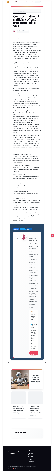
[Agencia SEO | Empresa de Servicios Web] (8, 2)
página (24, 128)
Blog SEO (20, 454)
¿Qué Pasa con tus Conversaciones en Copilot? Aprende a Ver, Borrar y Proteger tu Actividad (35, 410)
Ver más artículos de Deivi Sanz (33, 353)
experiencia (35, 141)
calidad (32, 120)
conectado (25, 434)
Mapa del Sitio (31, 461)
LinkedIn (29, 229)
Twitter (22, 229)
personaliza (16, 174)
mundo (29, 67)
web (37, 62)
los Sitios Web (21, 218)
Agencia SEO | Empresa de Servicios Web (22, 2)
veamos (19, 107)
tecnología (26, 58)
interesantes (16, 40)
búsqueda (29, 126)
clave (35, 135)
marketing (32, 71)
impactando (36, 149)
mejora (19, 48)
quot (18, 38)
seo (14, 62)
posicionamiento (23, 83)
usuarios (37, 130)
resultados (15, 67)
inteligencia (23, 44)
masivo (20, 167)
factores (24, 135)
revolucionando (17, 99)
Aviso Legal (30, 453)
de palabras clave (27, 154)
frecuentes (21, 73)
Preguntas (15, 73)
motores (23, 126)
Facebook (16, 229)
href (14, 38)
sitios (34, 62)
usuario (15, 143)
